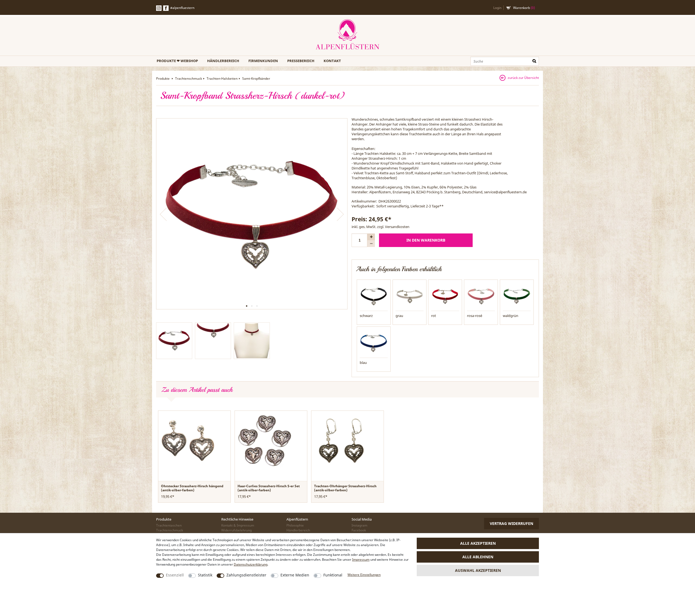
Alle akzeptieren (478, 543)
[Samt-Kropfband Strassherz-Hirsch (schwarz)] (374, 296)
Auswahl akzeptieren (478, 570)
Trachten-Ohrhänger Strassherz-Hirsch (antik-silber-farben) (345, 488)
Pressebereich (300, 60)
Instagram (359, 525)
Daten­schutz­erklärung (250, 564)
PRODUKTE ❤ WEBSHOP (177, 60)
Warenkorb (524, 7)
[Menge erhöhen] (371, 236)
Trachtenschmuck (188, 78)
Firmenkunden (263, 60)
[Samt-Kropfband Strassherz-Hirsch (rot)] (445, 296)
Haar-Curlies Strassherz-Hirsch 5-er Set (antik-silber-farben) (269, 488)
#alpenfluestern (182, 7)
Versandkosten (397, 226)
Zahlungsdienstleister (246, 575)
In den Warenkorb (425, 240)
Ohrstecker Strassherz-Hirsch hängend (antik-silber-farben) (192, 488)
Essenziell (175, 575)
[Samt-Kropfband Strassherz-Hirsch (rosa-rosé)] (481, 296)
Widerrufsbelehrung (236, 530)
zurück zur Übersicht (523, 77)
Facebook (166, 8)
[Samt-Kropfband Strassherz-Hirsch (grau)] (410, 296)
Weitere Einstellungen (364, 574)
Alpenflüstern (347, 34)
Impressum (360, 559)
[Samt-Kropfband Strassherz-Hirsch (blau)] (374, 343)
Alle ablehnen (477, 556)
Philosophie (295, 525)
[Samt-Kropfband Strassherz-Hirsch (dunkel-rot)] (251, 213)
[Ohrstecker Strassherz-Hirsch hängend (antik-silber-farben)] (188, 440)
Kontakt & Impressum (237, 525)
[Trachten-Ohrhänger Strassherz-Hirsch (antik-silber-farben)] (341, 440)
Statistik (205, 575)
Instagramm (159, 8)
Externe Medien (294, 575)
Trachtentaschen (169, 525)
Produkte (163, 78)
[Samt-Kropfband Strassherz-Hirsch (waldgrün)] (517, 296)
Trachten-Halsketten (222, 78)
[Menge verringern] (371, 243)
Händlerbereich (223, 60)
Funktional (332, 575)
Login (497, 7)
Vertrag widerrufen (511, 523)
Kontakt (332, 60)
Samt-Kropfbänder (256, 78)
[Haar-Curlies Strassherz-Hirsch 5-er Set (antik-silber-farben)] (265, 440)
